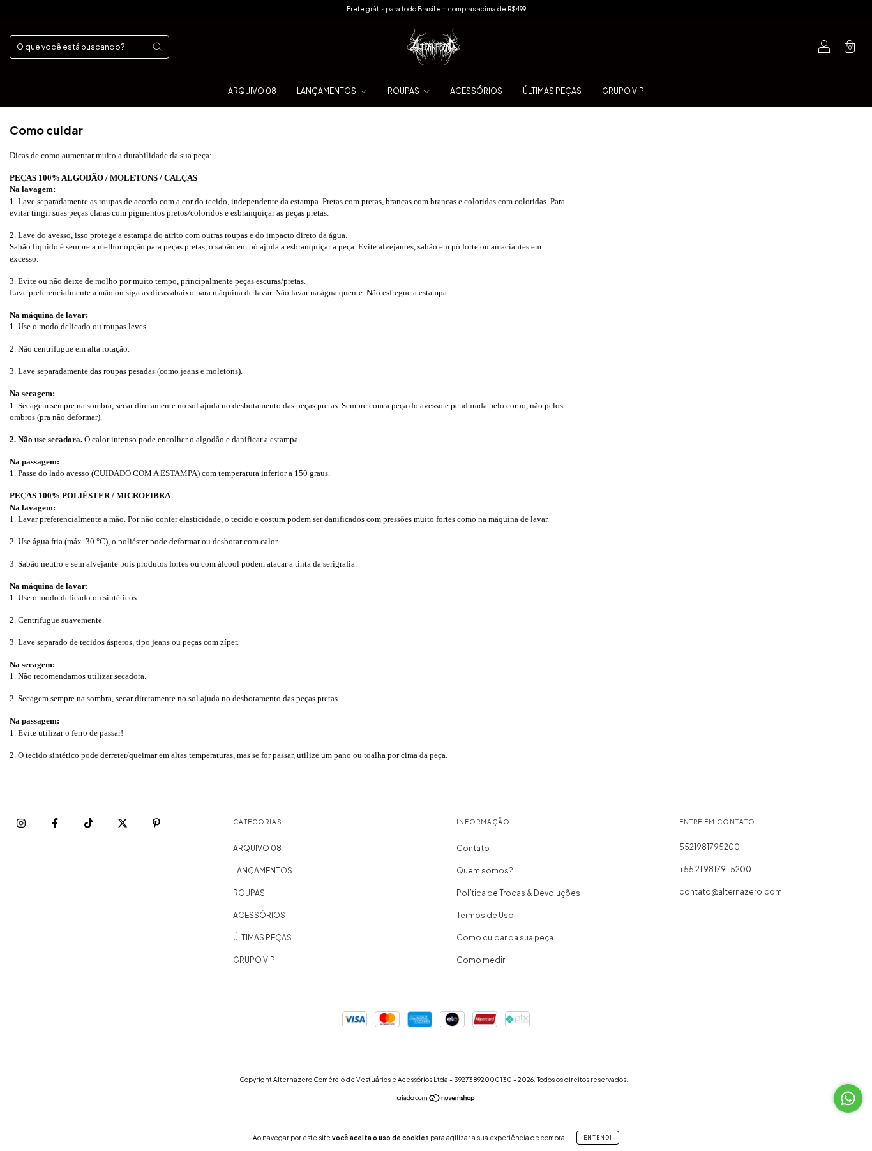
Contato (473, 848)
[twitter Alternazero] (123, 823)
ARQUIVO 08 (252, 91)
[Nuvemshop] (436, 1099)
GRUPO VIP (623, 91)
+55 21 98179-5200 (715, 869)
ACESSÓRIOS (476, 91)
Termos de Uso (485, 915)
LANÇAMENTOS (327, 91)
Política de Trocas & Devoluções (518, 893)
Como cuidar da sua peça (504, 937)
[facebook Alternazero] (55, 823)
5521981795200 (709, 847)
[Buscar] (157, 46)
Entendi (597, 1137)
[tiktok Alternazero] (89, 823)
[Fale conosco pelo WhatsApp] (848, 1098)
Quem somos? (484, 870)
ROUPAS (404, 91)
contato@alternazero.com (730, 891)
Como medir (480, 960)
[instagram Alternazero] (22, 823)
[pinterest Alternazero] (156, 823)
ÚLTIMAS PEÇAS (552, 91)
